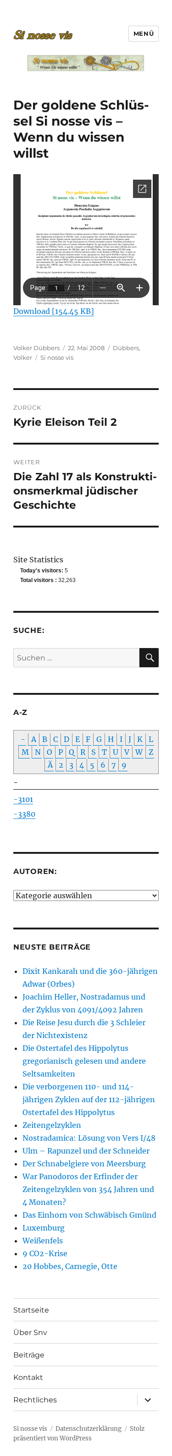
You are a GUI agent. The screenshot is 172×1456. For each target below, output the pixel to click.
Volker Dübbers (36, 348)
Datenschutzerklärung (88, 1429)
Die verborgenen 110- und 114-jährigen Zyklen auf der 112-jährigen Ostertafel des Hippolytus (88, 1099)
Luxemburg (43, 1227)
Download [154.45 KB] (53, 311)
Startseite (31, 1310)
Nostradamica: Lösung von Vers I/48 (88, 1138)
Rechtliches (35, 1400)
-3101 (23, 799)
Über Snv (30, 1332)
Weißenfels (42, 1240)
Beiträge (28, 1355)
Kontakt (28, 1377)
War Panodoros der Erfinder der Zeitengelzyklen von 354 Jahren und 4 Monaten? (88, 1189)
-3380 (24, 814)
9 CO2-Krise (44, 1253)
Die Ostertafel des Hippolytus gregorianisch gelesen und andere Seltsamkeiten (84, 1061)
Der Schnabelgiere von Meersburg (84, 1163)
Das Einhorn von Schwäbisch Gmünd (89, 1215)
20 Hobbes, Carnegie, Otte (69, 1266)
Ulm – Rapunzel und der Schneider (86, 1150)
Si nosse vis (56, 357)
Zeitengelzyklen (51, 1125)
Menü (143, 33)
